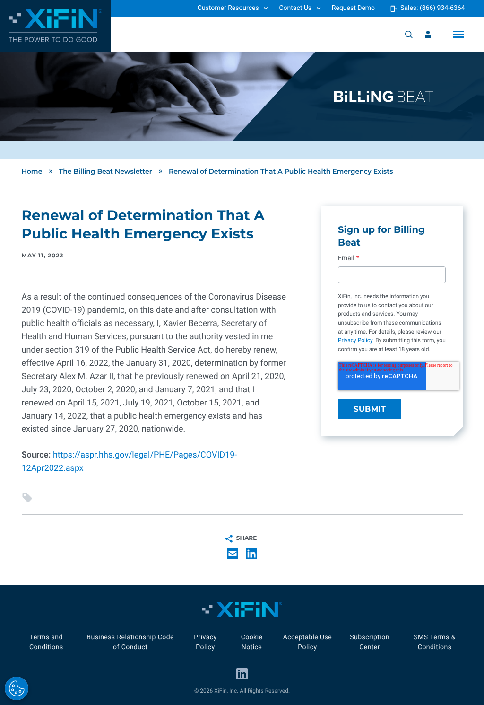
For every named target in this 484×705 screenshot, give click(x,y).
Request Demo (353, 8)
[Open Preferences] (16, 688)
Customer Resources (228, 8)
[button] (458, 34)
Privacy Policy (355, 340)
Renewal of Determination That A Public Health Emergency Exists (281, 171)
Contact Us (295, 8)
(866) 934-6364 (442, 8)
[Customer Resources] (428, 34)
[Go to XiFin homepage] (55, 26)
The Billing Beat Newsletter (105, 171)
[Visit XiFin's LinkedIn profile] (242, 673)
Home (32, 171)
